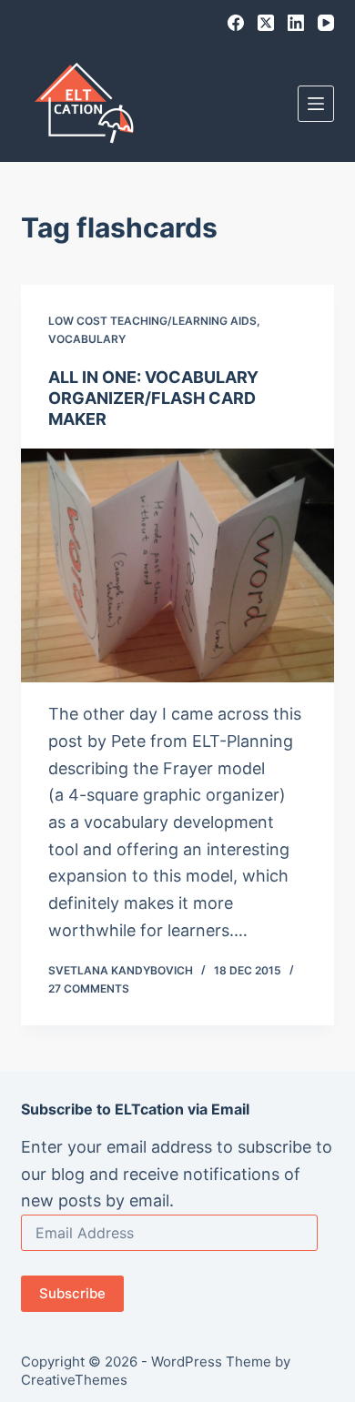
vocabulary (87, 339)
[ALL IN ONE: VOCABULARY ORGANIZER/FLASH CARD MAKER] (177, 565)
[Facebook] (236, 23)
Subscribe (72, 1293)
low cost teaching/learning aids (152, 321)
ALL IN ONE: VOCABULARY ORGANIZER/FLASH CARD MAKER (153, 398)
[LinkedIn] (296, 23)
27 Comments (88, 988)
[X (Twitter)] (266, 23)
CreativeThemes (74, 1379)
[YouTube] (326, 23)
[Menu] (316, 104)
